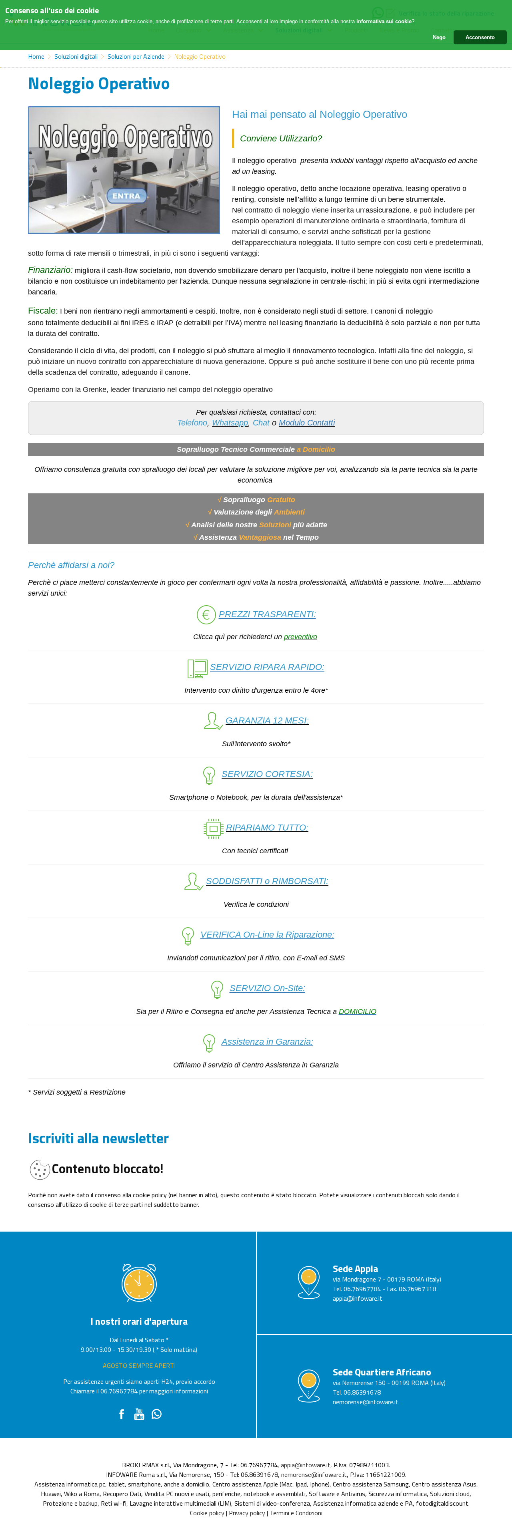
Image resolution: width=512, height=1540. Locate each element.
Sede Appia (355, 1268)
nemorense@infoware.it (365, 1402)
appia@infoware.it (357, 1298)
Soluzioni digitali (76, 56)
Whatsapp (157, 1414)
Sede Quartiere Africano (382, 1372)
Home (36, 56)
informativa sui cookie (384, 21)
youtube (139, 1414)
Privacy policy (247, 1513)
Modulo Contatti (307, 422)
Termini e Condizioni (296, 1513)
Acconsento (480, 37)
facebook (122, 1414)
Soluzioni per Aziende (136, 56)
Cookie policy (207, 1513)
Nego (439, 37)
